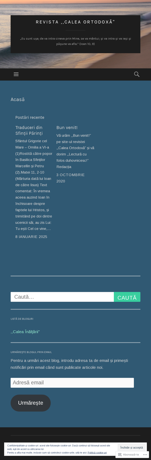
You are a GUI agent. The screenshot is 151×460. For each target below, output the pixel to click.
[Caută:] (75, 297)
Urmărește (30, 403)
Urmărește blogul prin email (31, 352)
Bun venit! (67, 127)
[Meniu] (16, 74)
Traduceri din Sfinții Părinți (29, 130)
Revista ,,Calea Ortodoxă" (75, 22)
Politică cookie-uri (97, 452)
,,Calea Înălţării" (25, 331)
